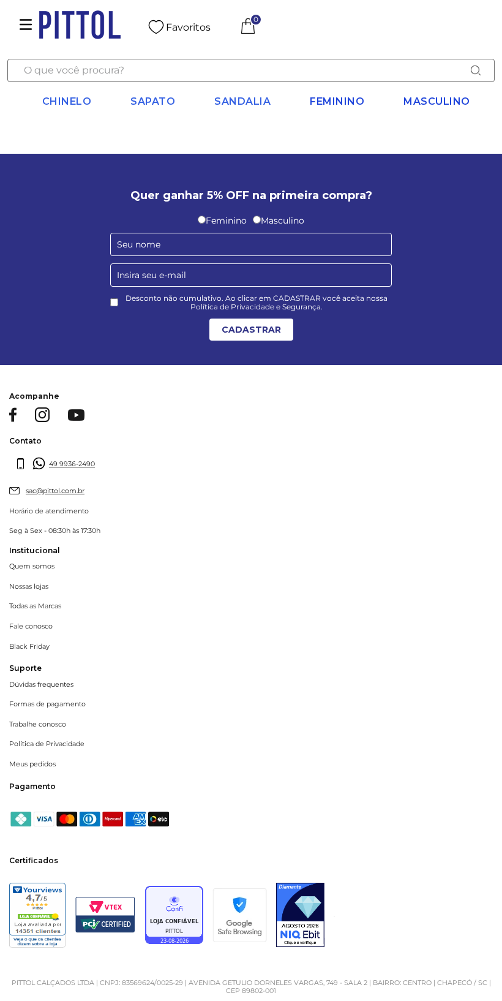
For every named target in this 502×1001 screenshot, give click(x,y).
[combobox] (250, 70)
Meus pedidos (32, 764)
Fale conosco (31, 626)
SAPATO (152, 101)
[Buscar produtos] (475, 70)
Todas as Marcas (35, 606)
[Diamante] (300, 916)
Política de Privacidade (46, 744)
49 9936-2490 (72, 463)
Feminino (337, 101)
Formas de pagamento (47, 704)
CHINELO (67, 101)
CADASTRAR (251, 329)
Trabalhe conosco (37, 724)
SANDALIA (242, 101)
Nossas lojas (28, 587)
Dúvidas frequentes (41, 685)
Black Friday (29, 647)
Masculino (436, 101)
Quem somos (31, 566)
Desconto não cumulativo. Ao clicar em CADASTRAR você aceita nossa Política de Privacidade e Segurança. (257, 302)
